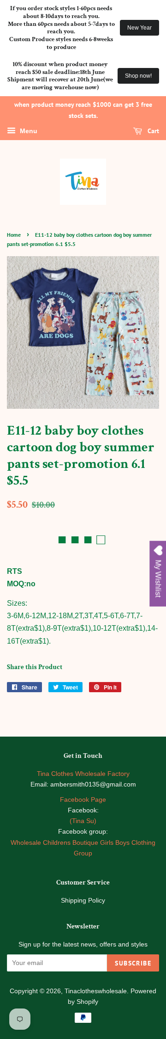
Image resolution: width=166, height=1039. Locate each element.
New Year (139, 28)
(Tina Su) (83, 821)
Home (14, 234)
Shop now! (138, 76)
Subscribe (133, 963)
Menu (27, 131)
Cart (152, 131)
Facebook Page (83, 799)
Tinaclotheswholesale (96, 991)
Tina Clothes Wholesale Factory (83, 773)
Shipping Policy (83, 900)
